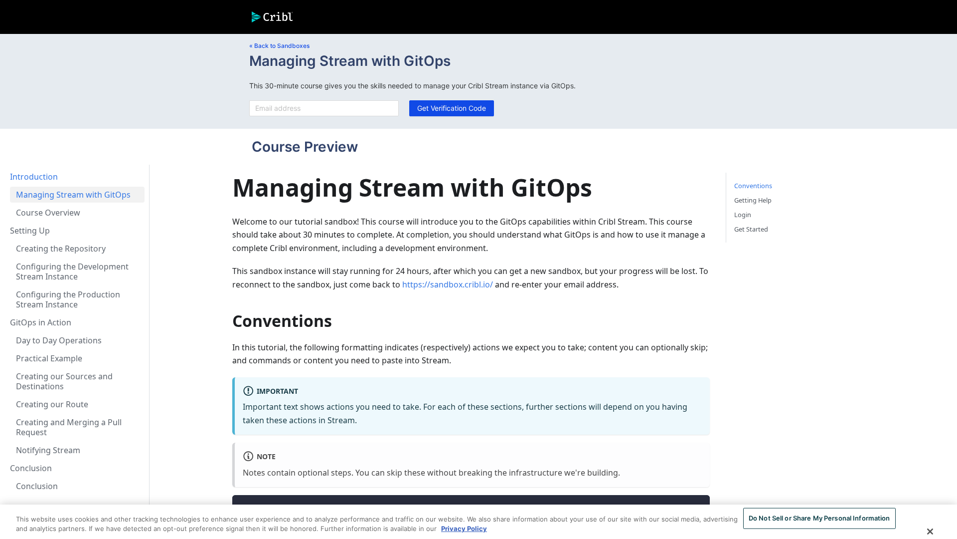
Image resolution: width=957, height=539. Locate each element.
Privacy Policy (464, 529)
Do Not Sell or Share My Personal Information (819, 518)
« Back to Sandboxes (279, 45)
